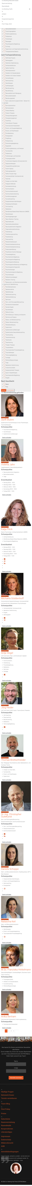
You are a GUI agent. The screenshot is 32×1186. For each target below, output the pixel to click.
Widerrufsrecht (7, 1143)
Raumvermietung (8, 1122)
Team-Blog (5, 1104)
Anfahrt (4, 14)
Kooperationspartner (8, 19)
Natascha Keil (8, 921)
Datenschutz (6, 1140)
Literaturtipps (6, 1132)
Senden (4, 390)
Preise (3, 1113)
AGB (3, 1146)
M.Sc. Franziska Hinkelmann (16, 969)
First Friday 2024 (7, 24)
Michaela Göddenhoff (12, 598)
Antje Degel (7, 653)
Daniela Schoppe (10, 869)
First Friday (5, 1109)
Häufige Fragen (7, 1092)
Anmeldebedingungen (10, 1152)
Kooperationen (7, 1129)
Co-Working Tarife (7, 9)
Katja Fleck (7, 529)
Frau (7, 386)
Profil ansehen (5, 417)
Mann (7, 384)
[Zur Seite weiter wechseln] (16, 1029)
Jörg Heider (7, 707)
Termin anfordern (6, 437)
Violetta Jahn (8, 464)
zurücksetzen (10, 390)
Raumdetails (6, 1125)
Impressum (5, 1136)
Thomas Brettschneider (13, 759)
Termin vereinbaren (9, 1098)
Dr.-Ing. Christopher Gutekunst (11, 815)
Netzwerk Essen (7, 1095)
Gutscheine (5, 1119)
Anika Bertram (8, 1016)
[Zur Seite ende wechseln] (18, 1029)
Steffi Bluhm (7, 419)
